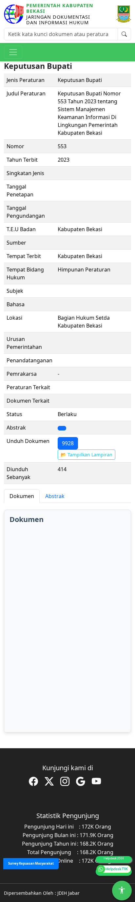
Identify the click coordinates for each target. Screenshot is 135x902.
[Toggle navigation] (13, 52)
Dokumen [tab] (22, 496)
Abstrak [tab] (55, 496)
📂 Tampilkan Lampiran (86, 454)
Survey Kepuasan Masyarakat (31, 863)
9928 (68, 443)
